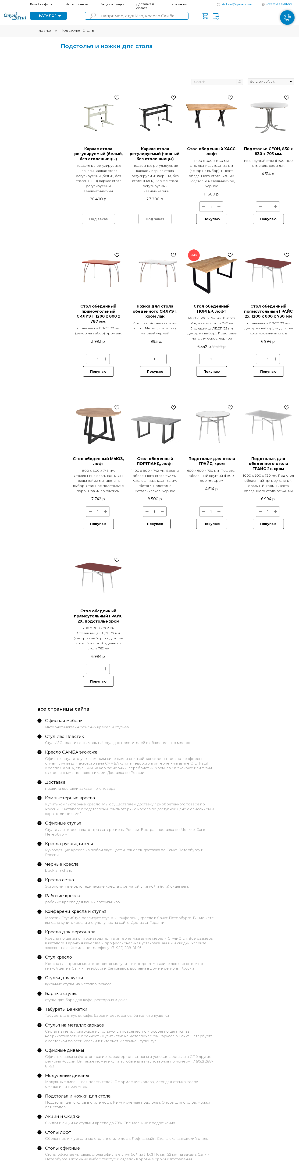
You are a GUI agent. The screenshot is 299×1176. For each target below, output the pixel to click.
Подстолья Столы (77, 30)
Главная (45, 30)
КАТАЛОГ (48, 16)
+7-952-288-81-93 (279, 4)
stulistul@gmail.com (237, 4)
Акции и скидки (112, 4)
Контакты (179, 4)
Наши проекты (77, 4)
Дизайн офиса (41, 4)
